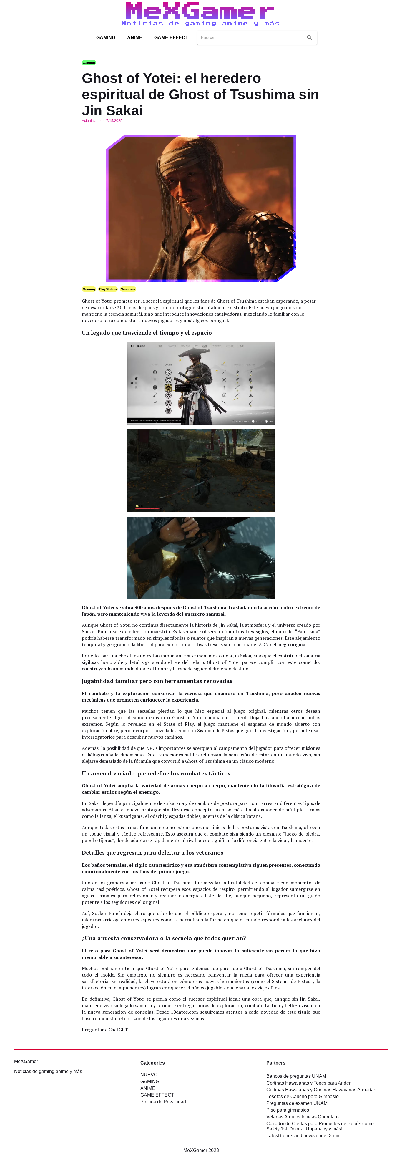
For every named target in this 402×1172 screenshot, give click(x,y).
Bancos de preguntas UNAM (296, 1076)
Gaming (89, 62)
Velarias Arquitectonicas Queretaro (302, 1116)
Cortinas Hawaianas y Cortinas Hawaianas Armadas (321, 1089)
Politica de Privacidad (163, 1101)
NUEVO (148, 1074)
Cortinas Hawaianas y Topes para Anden (309, 1082)
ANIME (134, 37)
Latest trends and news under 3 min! (304, 1135)
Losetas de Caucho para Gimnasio (302, 1096)
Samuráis (128, 289)
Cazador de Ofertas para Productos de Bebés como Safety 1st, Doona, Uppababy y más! (320, 1126)
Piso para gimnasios (287, 1110)
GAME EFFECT (171, 37)
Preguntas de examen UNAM (297, 1103)
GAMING (105, 37)
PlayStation (108, 289)
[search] (309, 37)
